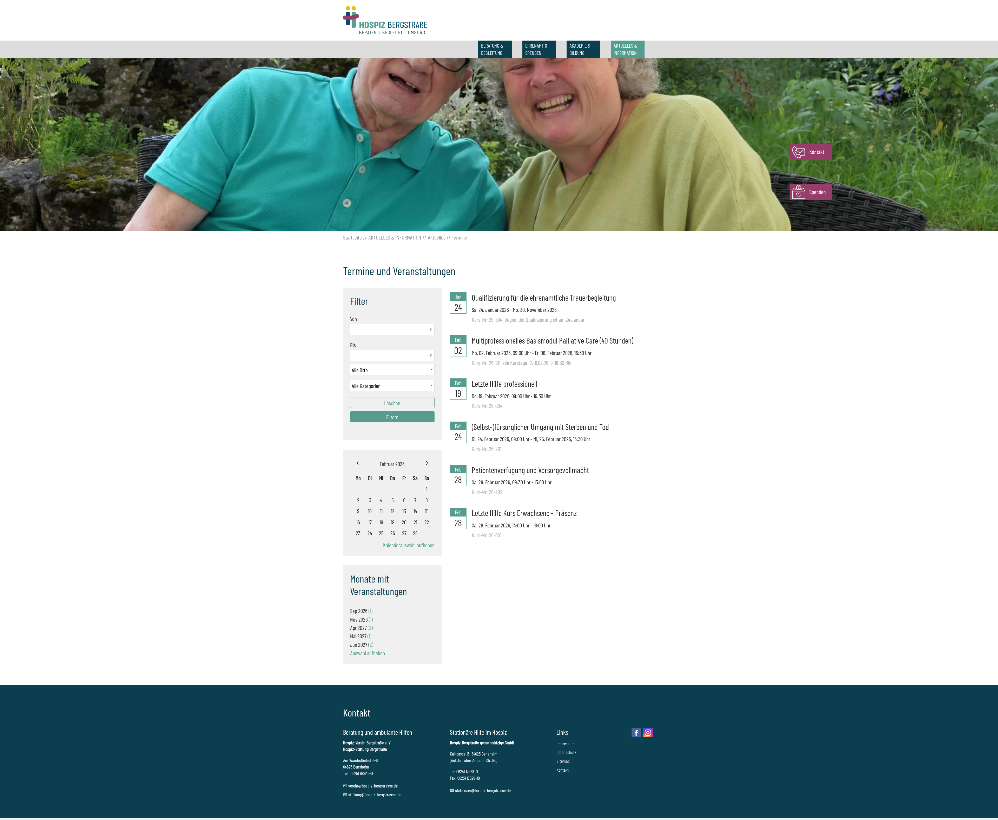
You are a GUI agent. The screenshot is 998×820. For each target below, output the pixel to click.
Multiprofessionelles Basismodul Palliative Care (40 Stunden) (552, 340)
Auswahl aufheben (367, 652)
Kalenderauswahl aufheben (409, 544)
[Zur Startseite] (385, 20)
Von (353, 318)
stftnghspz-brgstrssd (373, 794)
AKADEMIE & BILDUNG (579, 49)
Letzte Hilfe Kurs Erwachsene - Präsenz (524, 513)
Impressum (565, 743)
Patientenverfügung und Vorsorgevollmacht (530, 470)
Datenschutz (566, 752)
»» (420, 464)
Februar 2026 (392, 463)
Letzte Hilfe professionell (504, 383)
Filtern (392, 417)
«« (364, 464)
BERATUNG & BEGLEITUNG (492, 49)
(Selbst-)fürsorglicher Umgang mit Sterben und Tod (540, 426)
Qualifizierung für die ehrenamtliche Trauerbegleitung (544, 297)
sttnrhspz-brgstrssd (482, 790)
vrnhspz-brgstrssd (372, 786)
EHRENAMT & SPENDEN (536, 49)
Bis (353, 344)
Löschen (392, 402)
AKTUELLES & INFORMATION (625, 49)
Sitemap (563, 761)
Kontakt (562, 770)
